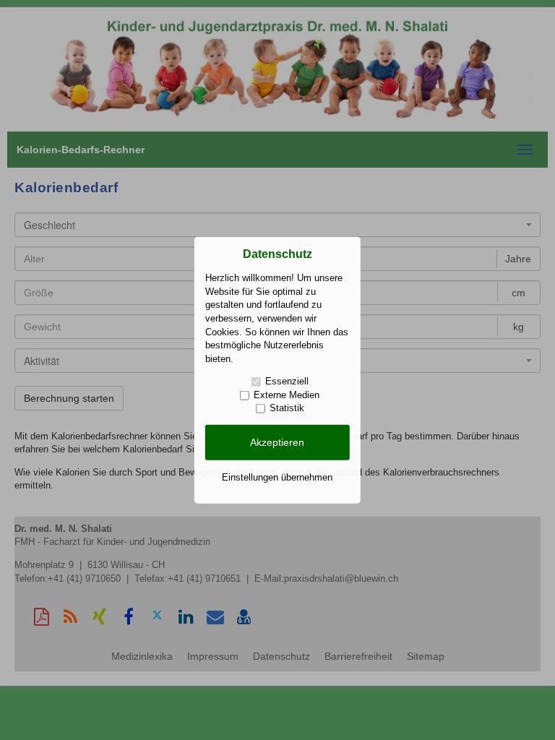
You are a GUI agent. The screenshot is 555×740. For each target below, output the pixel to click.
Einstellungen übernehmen (277, 476)
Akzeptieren (277, 442)
